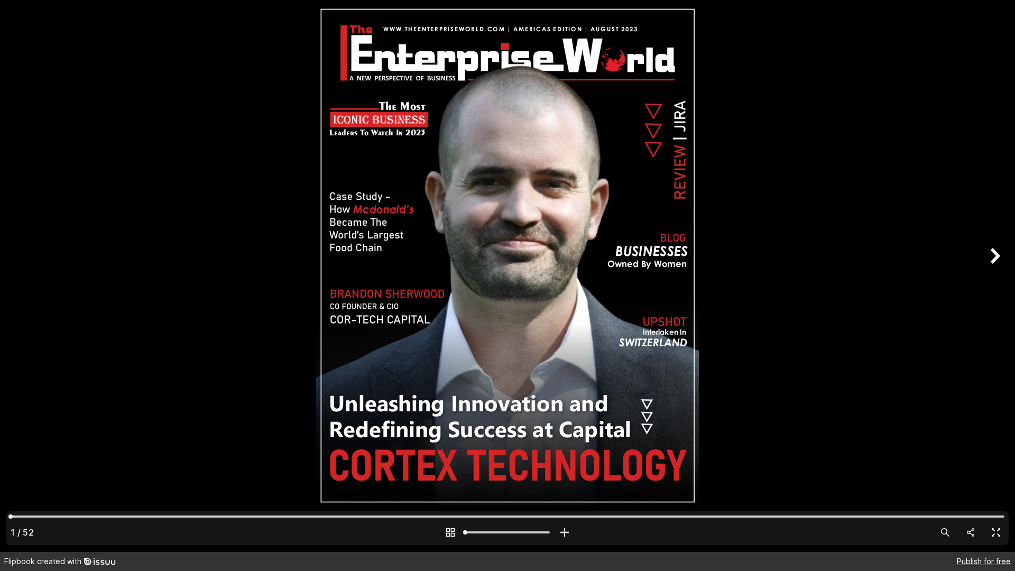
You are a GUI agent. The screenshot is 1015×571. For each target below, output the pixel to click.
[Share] (970, 532)
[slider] (507, 532)
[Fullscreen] (996, 532)
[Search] (945, 532)
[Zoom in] (564, 532)
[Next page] (994, 275)
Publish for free (984, 561)
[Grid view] (450, 532)
